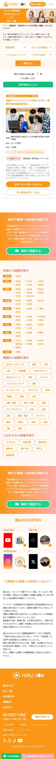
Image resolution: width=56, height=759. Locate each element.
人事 (8, 370)
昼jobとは (8, 685)
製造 (48, 390)
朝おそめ (25, 448)
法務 (44, 409)
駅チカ (39, 448)
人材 (34, 396)
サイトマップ (25, 729)
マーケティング (13, 390)
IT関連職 (22, 370)
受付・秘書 (29, 402)
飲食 (20, 428)
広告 (32, 409)
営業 (44, 402)
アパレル (44, 377)
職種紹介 (7, 701)
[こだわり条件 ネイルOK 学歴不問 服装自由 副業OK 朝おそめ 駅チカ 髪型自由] (41, 55)
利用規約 (23, 724)
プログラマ (33, 390)
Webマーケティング (15, 364)
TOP (4, 25)
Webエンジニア (13, 377)
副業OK (9, 448)
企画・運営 (11, 402)
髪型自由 (10, 454)
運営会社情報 (8, 729)
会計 (46, 364)
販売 (34, 364)
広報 (8, 415)
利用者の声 (8, 696)
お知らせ (7, 707)
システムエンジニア (15, 383)
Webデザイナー (41, 370)
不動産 (9, 396)
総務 (34, 422)
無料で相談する (42, 716)
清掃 (34, 383)
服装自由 (42, 442)
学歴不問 (27, 442)
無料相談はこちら (28, 84)
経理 (8, 422)
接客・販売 (23, 415)
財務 (30, 377)
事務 (22, 396)
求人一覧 (7, 691)
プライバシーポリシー (41, 724)
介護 (8, 428)
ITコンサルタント (14, 409)
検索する (28, 63)
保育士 (21, 422)
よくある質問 (8, 724)
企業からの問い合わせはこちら (15, 735)
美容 (45, 422)
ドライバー (41, 415)
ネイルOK (10, 442)
